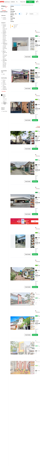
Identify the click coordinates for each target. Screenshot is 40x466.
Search (30, 1)
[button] (7, 7)
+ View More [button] (3, 91)
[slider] (1, 10)
